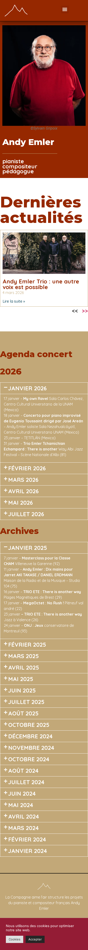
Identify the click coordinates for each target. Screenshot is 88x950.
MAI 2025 (20, 678)
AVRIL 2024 (23, 816)
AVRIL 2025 (23, 667)
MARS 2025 (23, 656)
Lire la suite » (14, 301)
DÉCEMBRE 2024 (30, 736)
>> (85, 310)
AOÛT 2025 (23, 713)
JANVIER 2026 (27, 388)
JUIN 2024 (22, 793)
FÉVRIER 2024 (27, 839)
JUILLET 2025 (26, 701)
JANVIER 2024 (27, 850)
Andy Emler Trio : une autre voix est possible (41, 284)
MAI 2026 (20, 502)
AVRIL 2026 (23, 491)
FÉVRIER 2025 (27, 644)
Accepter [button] (35, 939)
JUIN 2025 (22, 690)
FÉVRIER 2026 (27, 468)
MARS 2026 (23, 479)
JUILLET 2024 (26, 782)
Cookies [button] (14, 939)
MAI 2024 (20, 805)
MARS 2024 (23, 827)
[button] (65, 9)
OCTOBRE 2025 (28, 724)
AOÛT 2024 (23, 770)
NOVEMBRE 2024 (31, 747)
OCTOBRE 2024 (28, 759)
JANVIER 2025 (27, 547)
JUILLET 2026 (26, 514)
